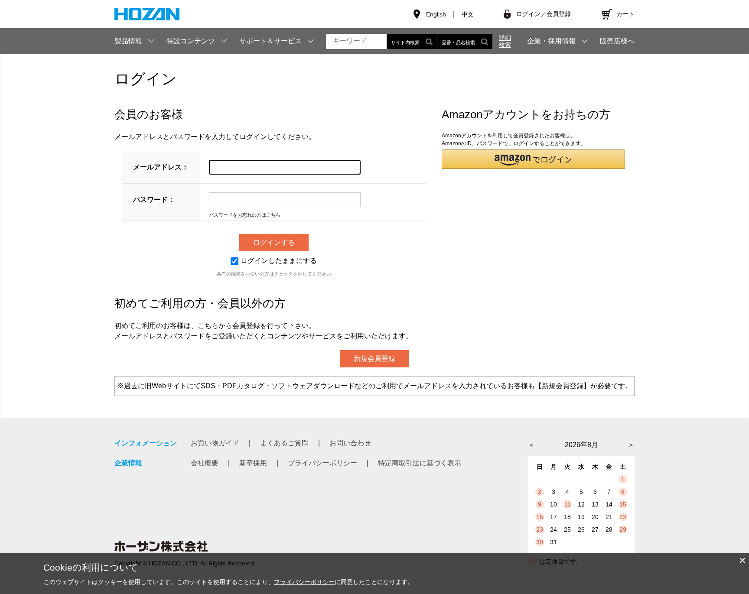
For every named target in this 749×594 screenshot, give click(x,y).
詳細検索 (505, 41)
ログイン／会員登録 (543, 13)
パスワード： (154, 199)
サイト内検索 (405, 42)
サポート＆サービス (270, 41)
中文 (468, 14)
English (436, 14)
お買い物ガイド (215, 443)
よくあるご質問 (284, 443)
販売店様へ (617, 41)
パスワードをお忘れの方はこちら (244, 214)
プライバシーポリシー (322, 463)
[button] (533, 159)
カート (625, 13)
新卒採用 (253, 463)
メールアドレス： (161, 167)
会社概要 (204, 463)
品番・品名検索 (458, 42)
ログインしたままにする (279, 260)
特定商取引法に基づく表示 (419, 463)
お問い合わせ (350, 443)
